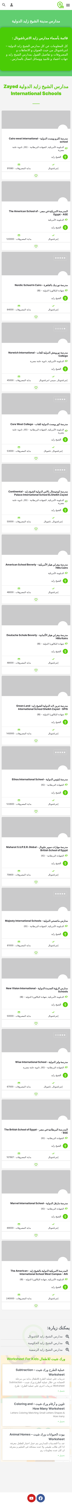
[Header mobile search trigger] (4, 5)
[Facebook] (41, 1498)
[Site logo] (60, 5)
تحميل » (61, 1391)
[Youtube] (31, 1498)
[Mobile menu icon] (68, 5)
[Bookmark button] (36, 175)
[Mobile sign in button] (11, 5)
